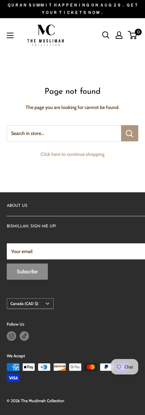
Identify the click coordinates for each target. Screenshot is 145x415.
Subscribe (27, 272)
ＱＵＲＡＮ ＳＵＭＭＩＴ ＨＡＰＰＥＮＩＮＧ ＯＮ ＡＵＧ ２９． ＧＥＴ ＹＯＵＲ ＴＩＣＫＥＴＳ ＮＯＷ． (72, 8)
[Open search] (106, 35)
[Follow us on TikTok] (24, 336)
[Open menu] (10, 35)
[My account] (119, 35)
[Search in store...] (129, 133)
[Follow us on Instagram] (11, 336)
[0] (132, 35)
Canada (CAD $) (24, 303)
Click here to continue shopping (72, 154)
